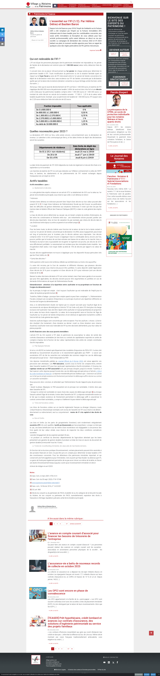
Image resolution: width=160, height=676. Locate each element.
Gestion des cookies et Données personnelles (82, 669)
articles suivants (75, 524)
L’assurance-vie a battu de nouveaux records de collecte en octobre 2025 (74, 565)
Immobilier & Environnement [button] (84, 5)
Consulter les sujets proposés (124, 54)
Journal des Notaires (127, 5)
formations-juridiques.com (53, 664)
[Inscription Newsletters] (104, 662)
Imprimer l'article (95, 50)
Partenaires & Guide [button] (117, 5)
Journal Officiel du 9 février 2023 (70, 361)
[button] (131, 2)
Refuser (153, 674)
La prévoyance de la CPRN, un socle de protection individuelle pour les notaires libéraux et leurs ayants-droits (118, 115)
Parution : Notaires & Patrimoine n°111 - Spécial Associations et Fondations (117, 180)
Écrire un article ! (113, 54)
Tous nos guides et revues (53, 666)
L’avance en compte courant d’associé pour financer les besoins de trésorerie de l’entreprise (73, 536)
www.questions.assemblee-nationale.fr (46, 483)
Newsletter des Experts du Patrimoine (113, 83)
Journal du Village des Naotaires (124, 83)
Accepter (147, 674)
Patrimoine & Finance (72, 5)
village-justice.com (51, 660)
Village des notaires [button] (62, 5)
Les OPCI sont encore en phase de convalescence (68, 592)
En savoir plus (138, 674)
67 (67, 524)
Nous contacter (111, 657)
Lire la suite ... (55, 556)
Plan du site (102, 669)
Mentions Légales (60, 669)
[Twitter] (113, 662)
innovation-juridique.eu (52, 662)
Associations (106, 5)
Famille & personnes (96, 5)
